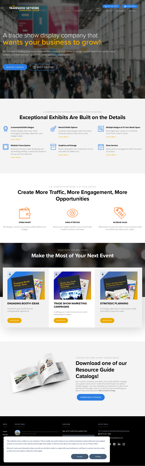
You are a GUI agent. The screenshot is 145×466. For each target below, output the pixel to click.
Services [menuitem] (109, 11)
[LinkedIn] (119, 445)
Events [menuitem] (98, 11)
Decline (98, 456)
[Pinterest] (114, 445)
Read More (14, 320)
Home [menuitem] (68, 11)
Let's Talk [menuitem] (132, 11)
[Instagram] (124, 445)
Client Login (131, 6)
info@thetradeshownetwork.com (111, 438)
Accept (79, 456)
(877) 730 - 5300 (112, 6)
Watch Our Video (45, 67)
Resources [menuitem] (120, 11)
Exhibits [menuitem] (88, 11)
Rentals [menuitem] (78, 11)
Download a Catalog (90, 397)
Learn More (16, 139)
